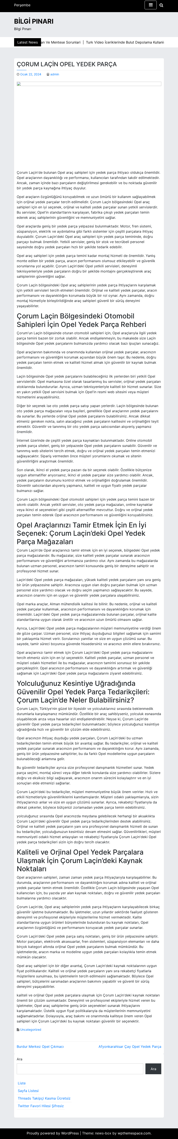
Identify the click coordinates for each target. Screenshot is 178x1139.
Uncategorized (30, 1029)
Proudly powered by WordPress (53, 1133)
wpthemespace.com (134, 1133)
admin (54, 74)
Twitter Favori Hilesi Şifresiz (41, 1106)
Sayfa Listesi (28, 1091)
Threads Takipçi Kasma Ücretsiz (44, 1098)
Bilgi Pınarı (33, 21)
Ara (19, 1059)
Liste (22, 1083)
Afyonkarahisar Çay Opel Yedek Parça (130, 1046)
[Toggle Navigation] (151, 5)
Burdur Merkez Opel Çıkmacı (40, 1046)
